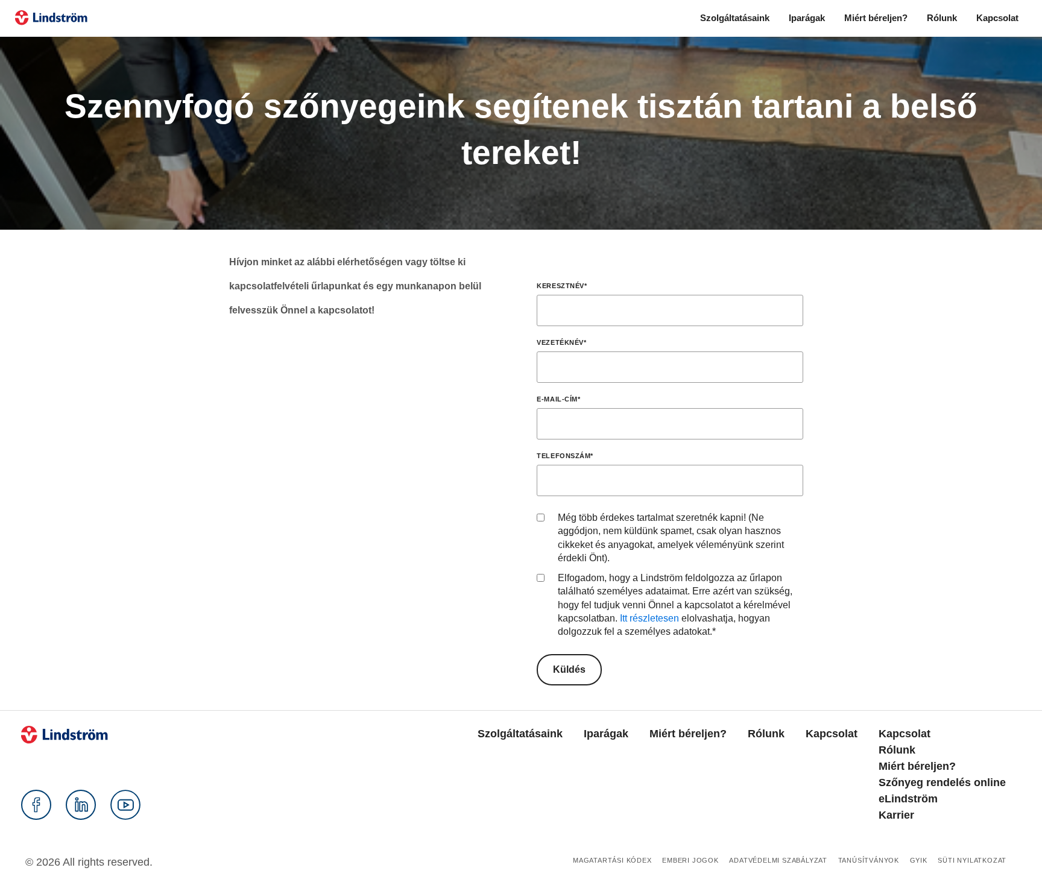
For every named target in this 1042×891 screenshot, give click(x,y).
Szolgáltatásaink (734, 18)
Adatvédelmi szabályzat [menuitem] (778, 860)
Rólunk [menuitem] (766, 734)
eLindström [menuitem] (908, 799)
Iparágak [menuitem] (606, 734)
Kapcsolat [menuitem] (831, 734)
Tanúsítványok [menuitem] (868, 860)
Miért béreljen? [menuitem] (688, 734)
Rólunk (942, 18)
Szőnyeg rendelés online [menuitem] (942, 782)
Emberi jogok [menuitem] (690, 860)
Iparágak (807, 18)
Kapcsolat (997, 18)
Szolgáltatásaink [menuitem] (520, 734)
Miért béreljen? (876, 18)
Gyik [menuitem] (918, 860)
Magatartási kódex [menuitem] (612, 860)
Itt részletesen (649, 618)
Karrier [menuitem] (896, 815)
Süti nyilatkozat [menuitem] (972, 860)
